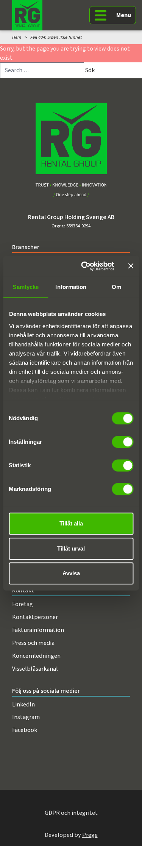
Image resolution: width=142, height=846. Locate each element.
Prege (90, 834)
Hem (16, 37)
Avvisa (71, 573)
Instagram (26, 717)
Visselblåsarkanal (35, 668)
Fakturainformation (38, 629)
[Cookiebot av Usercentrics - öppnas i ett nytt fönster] (84, 266)
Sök (90, 70)
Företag (22, 604)
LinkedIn (23, 704)
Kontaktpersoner (35, 617)
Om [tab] (116, 287)
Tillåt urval (71, 548)
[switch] (122, 442)
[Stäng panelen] (130, 266)
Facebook (24, 729)
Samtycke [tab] (25, 287)
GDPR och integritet (71, 812)
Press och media (33, 642)
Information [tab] (70, 287)
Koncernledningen (36, 655)
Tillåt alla (71, 523)
